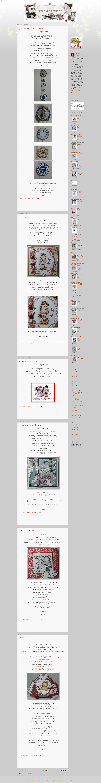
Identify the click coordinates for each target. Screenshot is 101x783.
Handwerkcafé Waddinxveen (75, 252)
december (76, 390)
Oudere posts (64, 770)
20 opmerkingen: (38, 343)
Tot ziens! (79, 229)
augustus (76, 418)
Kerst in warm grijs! (27, 531)
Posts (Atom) (28, 773)
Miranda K (74, 309)
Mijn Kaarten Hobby (77, 152)
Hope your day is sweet (79, 276)
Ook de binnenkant (79, 220)
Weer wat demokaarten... (80, 358)
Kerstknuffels (80, 154)
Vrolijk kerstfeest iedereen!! (31, 361)
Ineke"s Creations (76, 180)
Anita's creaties (75, 162)
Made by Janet (75, 243)
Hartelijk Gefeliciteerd (80, 191)
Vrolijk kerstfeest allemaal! (30, 425)
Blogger (71, 780)
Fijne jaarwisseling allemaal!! (31, 28)
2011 (73, 437)
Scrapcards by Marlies (75, 218)
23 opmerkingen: (38, 512)
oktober (76, 413)
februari (76, 432)
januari (75, 434)
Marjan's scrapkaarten (75, 355)
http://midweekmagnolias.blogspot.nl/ (42, 597)
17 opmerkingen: (38, 198)
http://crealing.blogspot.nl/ (42, 596)
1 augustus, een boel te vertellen (79, 173)
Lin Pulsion (74, 237)
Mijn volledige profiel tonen (76, 91)
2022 (73, 369)
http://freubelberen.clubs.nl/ (43, 660)
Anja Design (75, 264)
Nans (73, 300)
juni (75, 422)
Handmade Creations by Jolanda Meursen (77, 283)
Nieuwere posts (22, 770)
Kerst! (21, 638)
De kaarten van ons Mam (77, 115)
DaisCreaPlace (75, 273)
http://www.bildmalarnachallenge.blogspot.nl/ (42, 289)
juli (74, 420)
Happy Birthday (79, 117)
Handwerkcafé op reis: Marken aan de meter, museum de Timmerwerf (77, 257)
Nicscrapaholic (75, 318)
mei (75, 425)
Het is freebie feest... (78, 211)
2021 (73, 372)
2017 (73, 379)
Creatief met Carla (76, 328)
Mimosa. (22, 217)
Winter (78, 301)
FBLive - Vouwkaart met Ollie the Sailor (79, 137)
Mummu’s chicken (79, 145)
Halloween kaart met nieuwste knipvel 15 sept (77, 295)
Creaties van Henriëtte (75, 189)
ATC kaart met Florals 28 (79, 286)
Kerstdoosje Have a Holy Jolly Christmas (80, 321)
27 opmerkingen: (39, 619)
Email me (73, 95)
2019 (73, 376)
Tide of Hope (80, 181)
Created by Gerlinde (77, 293)
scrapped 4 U (75, 143)
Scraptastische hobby (77, 199)
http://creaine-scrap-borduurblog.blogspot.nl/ (43, 670)
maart (75, 429)
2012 (73, 388)
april (75, 427)
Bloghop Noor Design (79, 339)
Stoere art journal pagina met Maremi (79, 165)
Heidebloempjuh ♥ (76, 346)
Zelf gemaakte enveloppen (79, 348)
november (76, 411)
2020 (73, 374)
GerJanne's (74, 228)
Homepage (43, 770)
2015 (73, 381)
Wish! (78, 310)
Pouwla (78, 53)
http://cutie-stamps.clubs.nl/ (43, 666)
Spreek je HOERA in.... (79, 127)
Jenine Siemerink (76, 134)
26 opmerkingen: (38, 755)
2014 (73, 383)
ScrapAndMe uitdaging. (79, 244)
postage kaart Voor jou (79, 202)
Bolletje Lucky (75, 125)
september (76, 415)
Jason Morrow (53, 780)
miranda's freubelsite (77, 337)
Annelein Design (76, 208)
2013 (73, 386)
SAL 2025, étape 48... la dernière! (77, 238)
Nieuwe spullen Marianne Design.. (79, 267)
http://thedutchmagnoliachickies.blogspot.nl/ (43, 599)
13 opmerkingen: (38, 406)
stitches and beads (76, 171)
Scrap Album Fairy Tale (80, 330)
